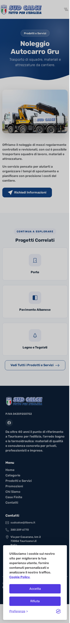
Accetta (35, 589)
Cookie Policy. (19, 577)
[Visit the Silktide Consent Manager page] (58, 611)
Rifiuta (35, 601)
